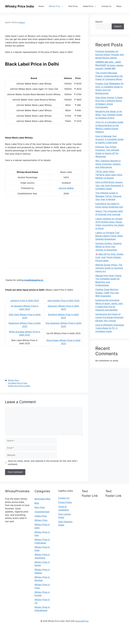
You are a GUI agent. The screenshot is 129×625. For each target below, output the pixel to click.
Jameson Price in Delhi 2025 (24, 300)
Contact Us (106, 6)
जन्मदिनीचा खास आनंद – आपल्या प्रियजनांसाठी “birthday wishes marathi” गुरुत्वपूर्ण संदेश (109, 65)
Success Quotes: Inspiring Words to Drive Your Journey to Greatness (108, 246)
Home (41, 6)
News (118, 6)
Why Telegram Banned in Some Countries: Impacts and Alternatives (108, 163)
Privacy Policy (65, 502)
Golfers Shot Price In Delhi (19, 386)
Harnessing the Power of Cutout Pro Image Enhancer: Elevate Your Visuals (109, 317)
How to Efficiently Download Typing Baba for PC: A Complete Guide (109, 328)
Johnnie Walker (66, 188)
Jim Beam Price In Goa (18, 383)
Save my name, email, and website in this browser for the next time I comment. (42, 463)
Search (98, 21)
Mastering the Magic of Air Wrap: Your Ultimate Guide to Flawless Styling (108, 114)
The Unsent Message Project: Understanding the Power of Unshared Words (109, 76)
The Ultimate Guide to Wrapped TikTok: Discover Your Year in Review (108, 196)
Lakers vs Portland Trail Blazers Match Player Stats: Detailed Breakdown (109, 235)
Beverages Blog (42, 499)
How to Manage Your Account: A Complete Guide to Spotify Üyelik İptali (109, 139)
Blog (37, 503)
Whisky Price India (19, 6)
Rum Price (73, 6)
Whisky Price (54, 6)
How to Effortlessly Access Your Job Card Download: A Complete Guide (109, 185)
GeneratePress (82, 621)
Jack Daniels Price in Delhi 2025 (63, 300)
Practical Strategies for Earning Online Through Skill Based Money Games (109, 54)
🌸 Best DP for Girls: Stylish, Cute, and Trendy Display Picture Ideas (109, 257)
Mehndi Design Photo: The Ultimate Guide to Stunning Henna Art (109, 268)
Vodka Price (88, 6)
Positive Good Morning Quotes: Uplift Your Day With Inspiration (107, 292)
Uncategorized (42, 511)
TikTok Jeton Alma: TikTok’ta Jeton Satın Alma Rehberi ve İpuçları (108, 174)
